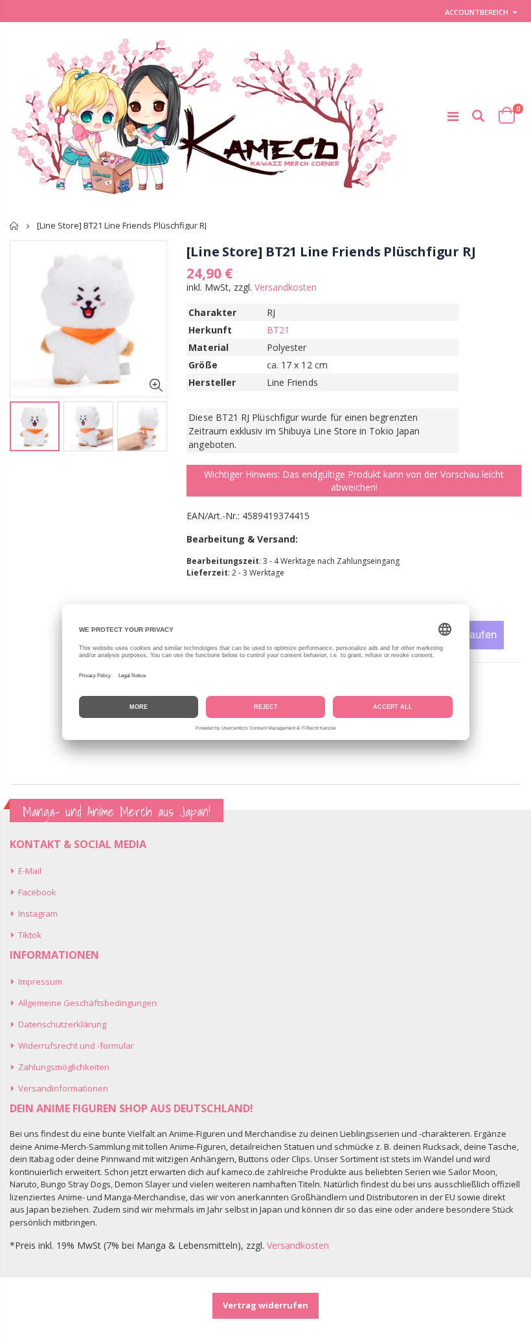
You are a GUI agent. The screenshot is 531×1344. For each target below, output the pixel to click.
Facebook (37, 892)
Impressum (40, 981)
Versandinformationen (63, 1088)
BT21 (278, 330)
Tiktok (29, 935)
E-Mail (29, 871)
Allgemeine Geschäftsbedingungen (87, 1003)
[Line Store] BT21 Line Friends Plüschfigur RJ (330, 251)
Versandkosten (285, 287)
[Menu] (452, 116)
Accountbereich (476, 12)
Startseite (14, 225)
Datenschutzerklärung (62, 1024)
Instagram (38, 913)
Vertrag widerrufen (265, 1305)
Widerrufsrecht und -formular (76, 1045)
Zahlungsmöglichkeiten (63, 1067)
